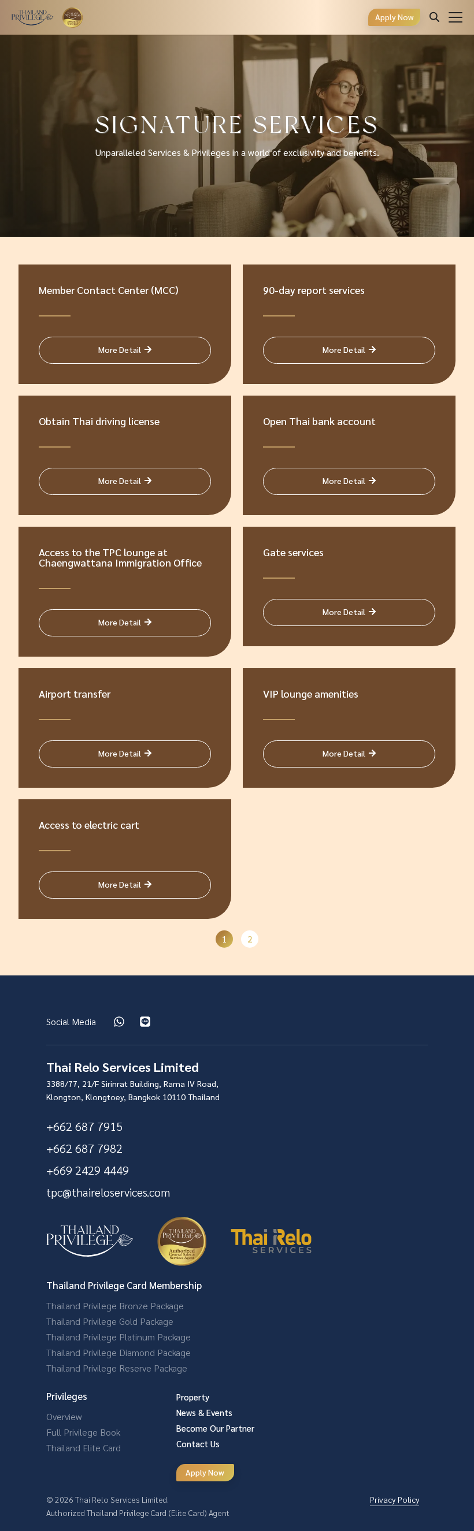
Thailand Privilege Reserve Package (116, 1368)
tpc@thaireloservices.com (108, 1192)
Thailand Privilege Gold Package (109, 1321)
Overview (64, 1416)
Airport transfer (74, 693)
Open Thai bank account (319, 420)
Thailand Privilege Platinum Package (118, 1337)
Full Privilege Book (83, 1432)
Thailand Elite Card (83, 1447)
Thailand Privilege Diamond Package (118, 1352)
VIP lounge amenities (310, 693)
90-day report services (314, 289)
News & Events (204, 1412)
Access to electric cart (89, 824)
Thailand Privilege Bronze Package (115, 1305)
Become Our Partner (215, 1427)
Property (192, 1396)
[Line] (145, 1021)
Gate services (293, 551)
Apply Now (394, 17)
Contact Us (198, 1443)
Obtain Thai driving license (99, 420)
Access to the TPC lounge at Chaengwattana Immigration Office (120, 557)
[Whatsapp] (119, 1021)
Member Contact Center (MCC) (109, 289)
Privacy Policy (394, 1499)
